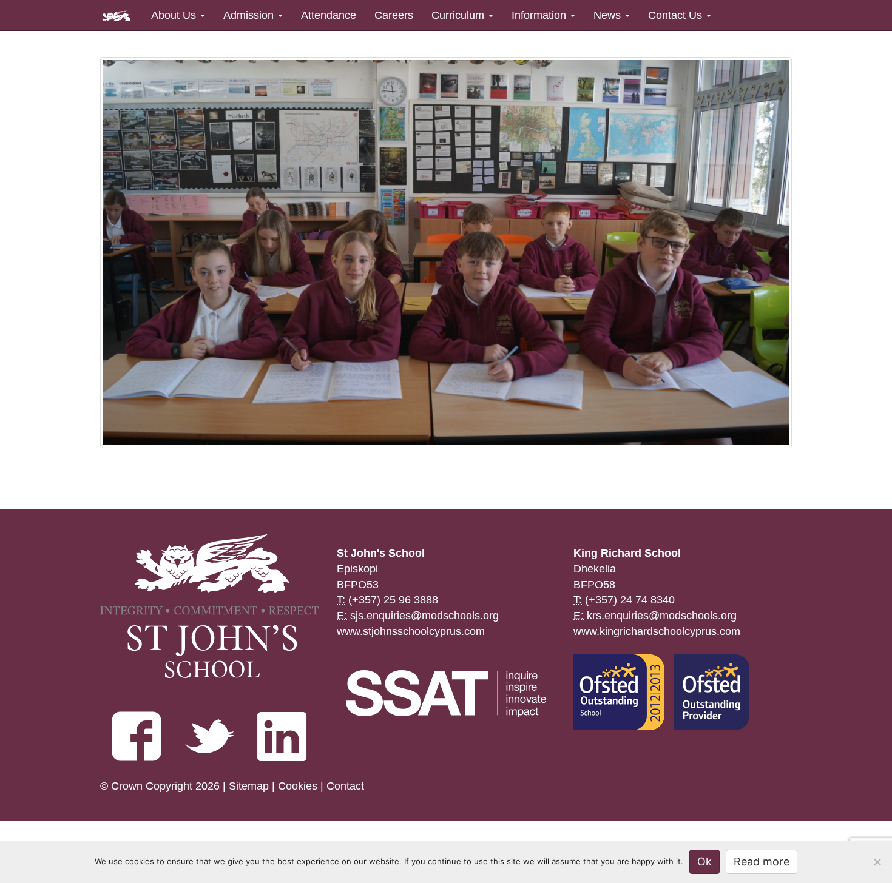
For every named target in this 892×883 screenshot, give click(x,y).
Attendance (328, 15)
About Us (175, 15)
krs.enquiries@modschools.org (662, 615)
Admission (250, 15)
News (608, 15)
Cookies (297, 786)
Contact (345, 786)
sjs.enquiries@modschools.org (424, 615)
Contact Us (676, 15)
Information (540, 15)
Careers (393, 15)
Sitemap (249, 786)
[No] (877, 862)
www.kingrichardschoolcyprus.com (656, 631)
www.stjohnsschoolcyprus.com (411, 631)
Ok (704, 861)
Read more (761, 861)
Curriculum (459, 15)
